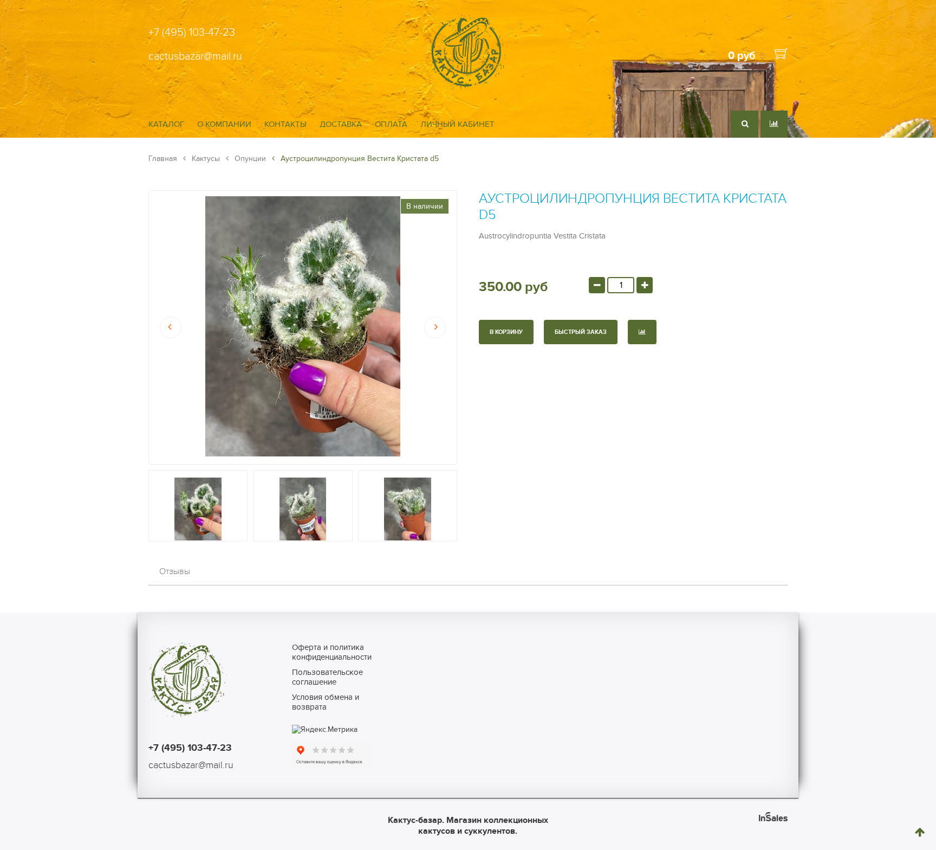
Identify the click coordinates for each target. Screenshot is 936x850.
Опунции (249, 158)
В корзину (506, 332)
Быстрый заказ (581, 332)
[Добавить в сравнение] (642, 332)
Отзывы (174, 571)
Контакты (285, 124)
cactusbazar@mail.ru (195, 56)
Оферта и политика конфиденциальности (332, 652)
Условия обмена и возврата (325, 702)
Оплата (391, 124)
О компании (224, 124)
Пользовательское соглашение (327, 677)
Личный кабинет (457, 124)
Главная (162, 158)
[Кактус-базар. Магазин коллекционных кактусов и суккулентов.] (467, 88)
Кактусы (205, 158)
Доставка (341, 124)
